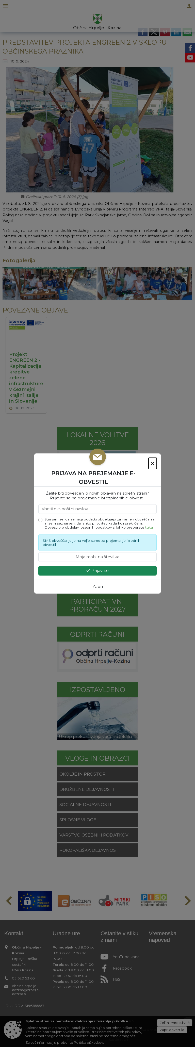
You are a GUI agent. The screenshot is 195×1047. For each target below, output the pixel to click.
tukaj (149, 527)
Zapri (97, 586)
